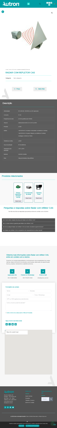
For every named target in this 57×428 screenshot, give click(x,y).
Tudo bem (21, 425)
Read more (18, 201)
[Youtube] (49, 5)
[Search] (51, 399)
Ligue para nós (12, 275)
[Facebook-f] (47, 3)
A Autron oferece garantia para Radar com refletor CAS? (19, 223)
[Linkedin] (51, 3)
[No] (55, 424)
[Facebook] (7, 324)
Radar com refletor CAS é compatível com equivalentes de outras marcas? (23, 230)
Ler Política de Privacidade (32, 425)
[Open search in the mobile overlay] (40, 4)
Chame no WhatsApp (27, 275)
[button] (28, 4)
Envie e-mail (43, 275)
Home (7, 69)
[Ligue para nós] (12, 271)
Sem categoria (13, 69)
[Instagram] (49, 3)
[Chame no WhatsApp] (27, 271)
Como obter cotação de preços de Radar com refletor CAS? (20, 220)
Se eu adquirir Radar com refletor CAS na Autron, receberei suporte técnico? (24, 226)
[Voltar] (2, 11)
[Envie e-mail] (43, 271)
